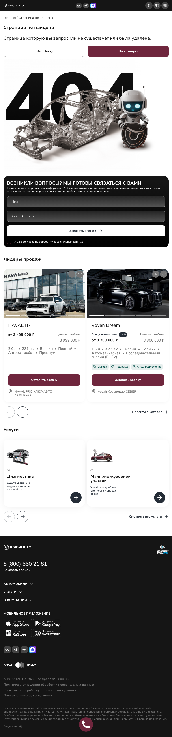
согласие (28, 241)
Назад (48, 51)
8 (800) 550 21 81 (25, 563)
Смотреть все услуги (145, 516)
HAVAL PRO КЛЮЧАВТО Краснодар (33, 393)
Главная (10, 18)
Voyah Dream (106, 325)
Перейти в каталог (147, 412)
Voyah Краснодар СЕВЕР (117, 392)
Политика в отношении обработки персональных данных (49, 684)
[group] (44, 473)
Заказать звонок (82, 231)
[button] (22, 412)
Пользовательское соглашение (28, 695)
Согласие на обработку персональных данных (40, 690)
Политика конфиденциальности (113, 719)
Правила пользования (151, 719)
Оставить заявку (44, 380)
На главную (128, 51)
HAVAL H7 (19, 325)
